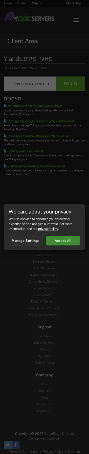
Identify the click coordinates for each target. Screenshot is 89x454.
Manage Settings (26, 241)
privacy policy (48, 229)
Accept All (63, 241)
